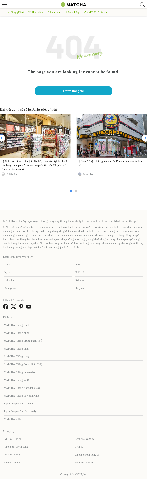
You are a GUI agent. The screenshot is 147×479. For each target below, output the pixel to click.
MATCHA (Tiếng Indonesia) (19, 372)
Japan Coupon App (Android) (20, 411)
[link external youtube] (29, 308)
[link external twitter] (14, 308)
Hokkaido (80, 272)
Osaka (78, 264)
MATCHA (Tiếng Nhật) (17, 325)
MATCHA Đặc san (98, 12)
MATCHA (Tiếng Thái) (16, 348)
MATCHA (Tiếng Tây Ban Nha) (21, 395)
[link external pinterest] (21, 308)
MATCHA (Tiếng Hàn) (16, 356)
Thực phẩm (37, 12)
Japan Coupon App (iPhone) (19, 403)
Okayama (80, 288)
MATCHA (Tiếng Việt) (16, 380)
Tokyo (7, 264)
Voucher (55, 12)
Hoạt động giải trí (14, 12)
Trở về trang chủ (74, 91)
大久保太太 (12, 174)
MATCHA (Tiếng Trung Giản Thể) (23, 364)
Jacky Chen (88, 174)
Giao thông (74, 12)
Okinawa (79, 280)
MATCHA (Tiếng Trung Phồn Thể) (23, 340)
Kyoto (7, 272)
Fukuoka (9, 280)
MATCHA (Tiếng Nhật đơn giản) (22, 387)
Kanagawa (10, 288)
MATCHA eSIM (12, 419)
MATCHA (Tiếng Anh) (16, 333)
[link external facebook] (6, 308)
